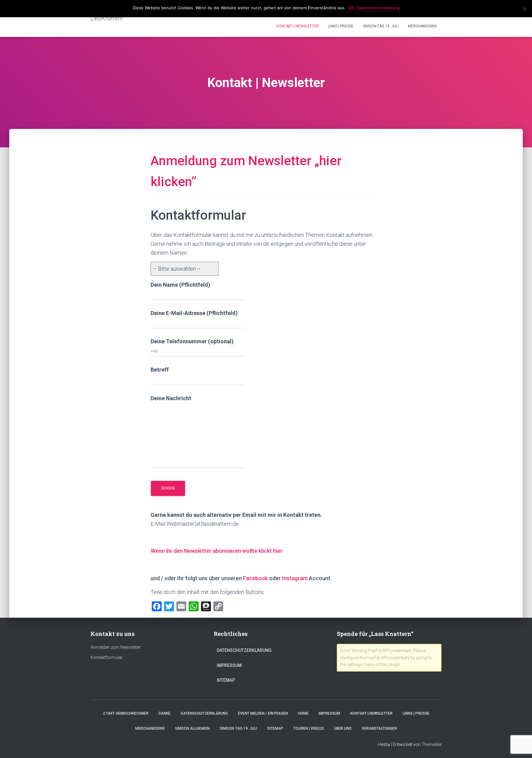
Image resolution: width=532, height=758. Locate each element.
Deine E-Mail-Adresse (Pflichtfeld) (194, 313)
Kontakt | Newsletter (297, 26)
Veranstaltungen (379, 728)
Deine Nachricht (171, 398)
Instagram (295, 578)
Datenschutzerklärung (244, 650)
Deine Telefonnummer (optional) (192, 341)
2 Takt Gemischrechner (125, 713)
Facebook (255, 578)
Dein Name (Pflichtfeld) (180, 284)
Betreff (160, 369)
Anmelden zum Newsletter (116, 647)
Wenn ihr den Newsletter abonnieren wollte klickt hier (217, 551)
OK (351, 7)
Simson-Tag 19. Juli (381, 26)
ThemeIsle (431, 744)
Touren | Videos (308, 728)
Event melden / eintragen (263, 713)
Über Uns (343, 728)
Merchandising (422, 26)
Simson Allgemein (192, 728)
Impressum (229, 665)
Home (303, 713)
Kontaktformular (107, 657)
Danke (165, 713)
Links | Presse (340, 26)
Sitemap (226, 680)
